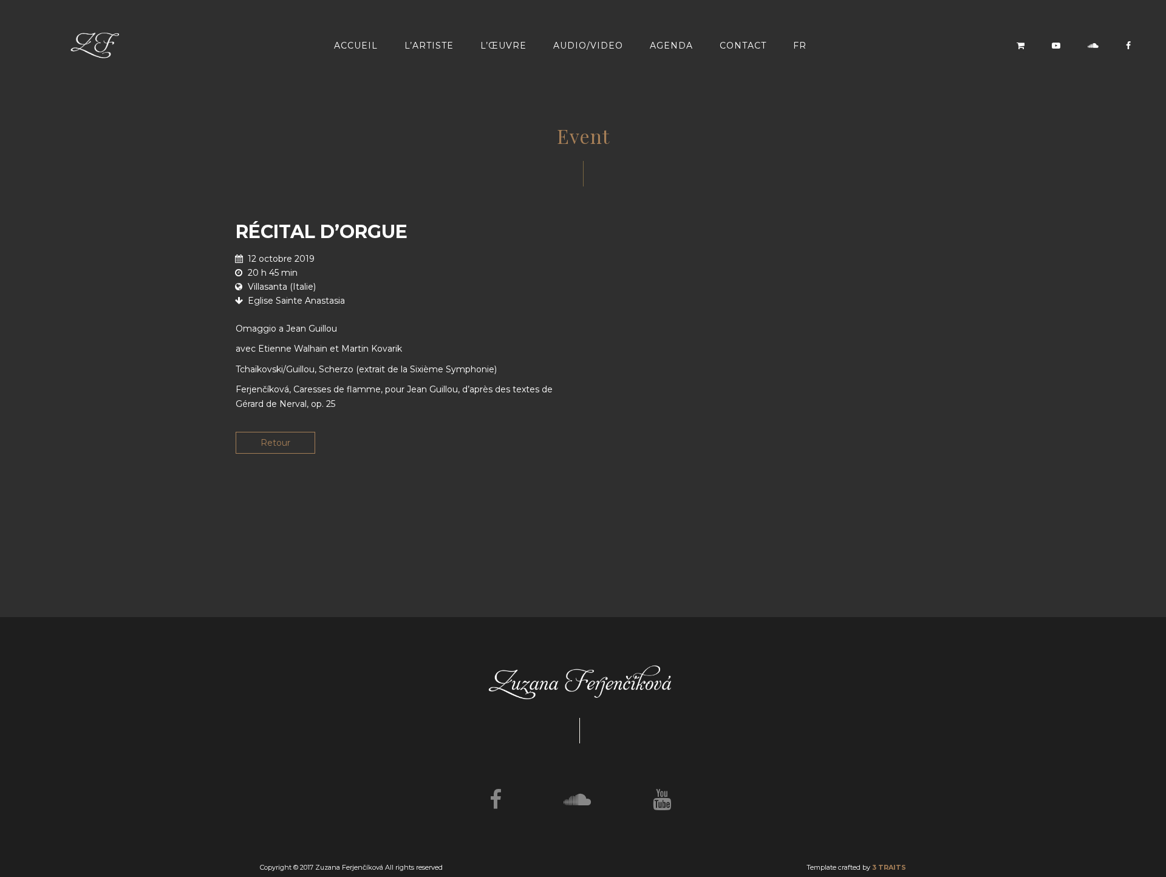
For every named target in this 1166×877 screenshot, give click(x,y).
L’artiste (429, 45)
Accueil (356, 45)
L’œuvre (503, 45)
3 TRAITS (889, 867)
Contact (743, 45)
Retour (275, 442)
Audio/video (588, 45)
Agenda (671, 45)
